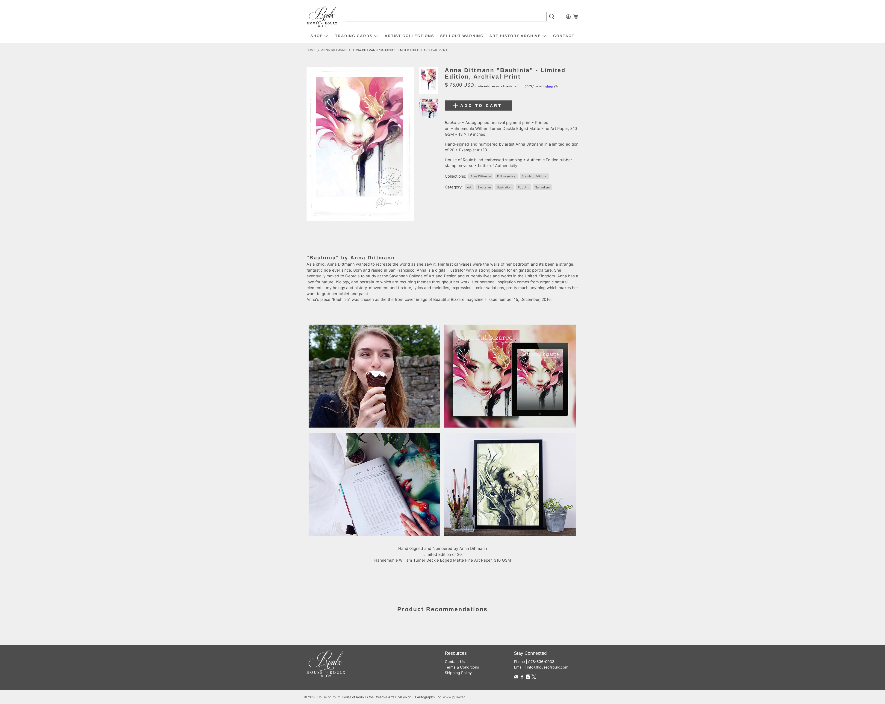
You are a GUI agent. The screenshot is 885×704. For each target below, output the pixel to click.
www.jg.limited (454, 697)
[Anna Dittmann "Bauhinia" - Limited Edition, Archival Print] (360, 144)
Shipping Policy (458, 672)
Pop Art (523, 187)
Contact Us (455, 661)
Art (469, 187)
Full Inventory (506, 176)
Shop (316, 36)
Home (311, 50)
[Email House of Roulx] (516, 678)
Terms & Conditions (462, 667)
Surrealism (542, 187)
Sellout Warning (462, 36)
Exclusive (484, 187)
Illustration (504, 187)
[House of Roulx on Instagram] (528, 678)
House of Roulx (328, 697)
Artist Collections (409, 36)
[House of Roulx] (322, 16)
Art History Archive (515, 36)
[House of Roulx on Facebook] (522, 678)
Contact (564, 36)
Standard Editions (534, 176)
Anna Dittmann (334, 50)
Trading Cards (354, 36)
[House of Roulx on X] (533, 678)
